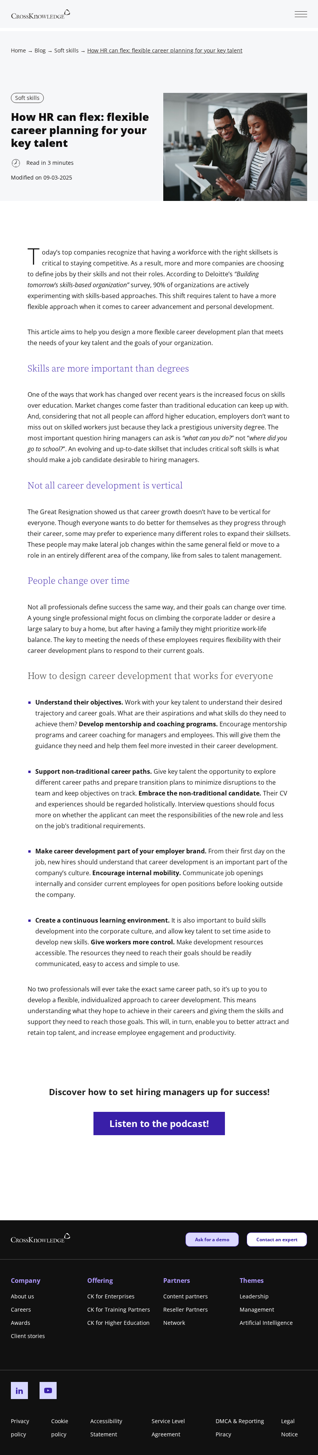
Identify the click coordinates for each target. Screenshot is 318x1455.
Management (257, 1309)
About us (22, 1296)
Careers (21, 1309)
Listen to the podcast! (159, 1123)
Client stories (28, 1336)
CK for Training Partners (118, 1309)
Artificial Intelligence (266, 1322)
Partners (176, 1280)
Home (18, 50)
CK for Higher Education (118, 1322)
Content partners (185, 1296)
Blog (40, 50)
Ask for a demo (212, 1239)
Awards (20, 1322)
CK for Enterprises (111, 1296)
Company (25, 1280)
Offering (100, 1280)
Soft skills (66, 50)
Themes (252, 1280)
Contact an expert (276, 1239)
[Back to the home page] (41, 13)
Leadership (254, 1296)
